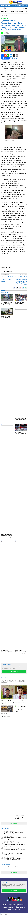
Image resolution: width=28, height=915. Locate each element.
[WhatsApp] (18, 900)
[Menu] (2, 8)
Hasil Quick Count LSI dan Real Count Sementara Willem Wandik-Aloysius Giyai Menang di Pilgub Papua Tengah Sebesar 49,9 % (21, 279)
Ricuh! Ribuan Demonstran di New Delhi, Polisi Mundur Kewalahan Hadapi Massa (6, 715)
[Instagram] (15, 900)
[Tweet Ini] (17, 288)
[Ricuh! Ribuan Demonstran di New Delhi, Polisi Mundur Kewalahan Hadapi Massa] (7, 709)
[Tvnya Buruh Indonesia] (4, 8)
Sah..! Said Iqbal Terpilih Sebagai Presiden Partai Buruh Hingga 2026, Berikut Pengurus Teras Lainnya (14, 848)
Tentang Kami (11, 904)
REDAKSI (4, 906)
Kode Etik (23, 906)
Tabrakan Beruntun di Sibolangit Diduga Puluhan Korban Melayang (20, 817)
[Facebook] (7, 900)
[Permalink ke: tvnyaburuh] (2, 32)
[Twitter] (10, 900)
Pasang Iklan (16, 906)
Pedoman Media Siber (8, 907)
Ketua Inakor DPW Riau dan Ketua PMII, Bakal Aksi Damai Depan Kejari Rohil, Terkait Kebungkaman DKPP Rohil (13, 702)
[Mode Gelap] (24, 8)
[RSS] (21, 900)
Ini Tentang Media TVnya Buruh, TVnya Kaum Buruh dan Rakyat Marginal (15, 833)
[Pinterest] (13, 900)
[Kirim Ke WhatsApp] (26, 288)
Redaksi (10, 906)
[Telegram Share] (23, 288)
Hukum (6, 18)
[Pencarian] (26, 8)
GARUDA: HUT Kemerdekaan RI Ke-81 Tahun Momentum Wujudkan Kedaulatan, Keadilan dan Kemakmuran (20, 434)
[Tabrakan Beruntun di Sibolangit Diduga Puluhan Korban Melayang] (21, 760)
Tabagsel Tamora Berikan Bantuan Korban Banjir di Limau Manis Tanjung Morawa (7, 278)
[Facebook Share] (14, 288)
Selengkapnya (13, 671)
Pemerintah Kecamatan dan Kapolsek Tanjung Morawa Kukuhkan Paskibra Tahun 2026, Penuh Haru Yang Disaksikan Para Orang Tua (6, 652)
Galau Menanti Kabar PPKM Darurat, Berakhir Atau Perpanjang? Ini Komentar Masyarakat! (15, 838)
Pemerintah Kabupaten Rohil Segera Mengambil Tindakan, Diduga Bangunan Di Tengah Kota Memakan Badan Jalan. (14, 843)
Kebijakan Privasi (20, 904)
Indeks (4, 904)
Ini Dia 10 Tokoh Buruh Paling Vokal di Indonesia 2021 (13, 854)
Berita (2, 18)
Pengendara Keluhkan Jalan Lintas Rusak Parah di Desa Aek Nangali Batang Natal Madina (6, 304)
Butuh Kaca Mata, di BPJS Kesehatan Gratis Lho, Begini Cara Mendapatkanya (14, 859)
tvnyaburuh (6, 32)
